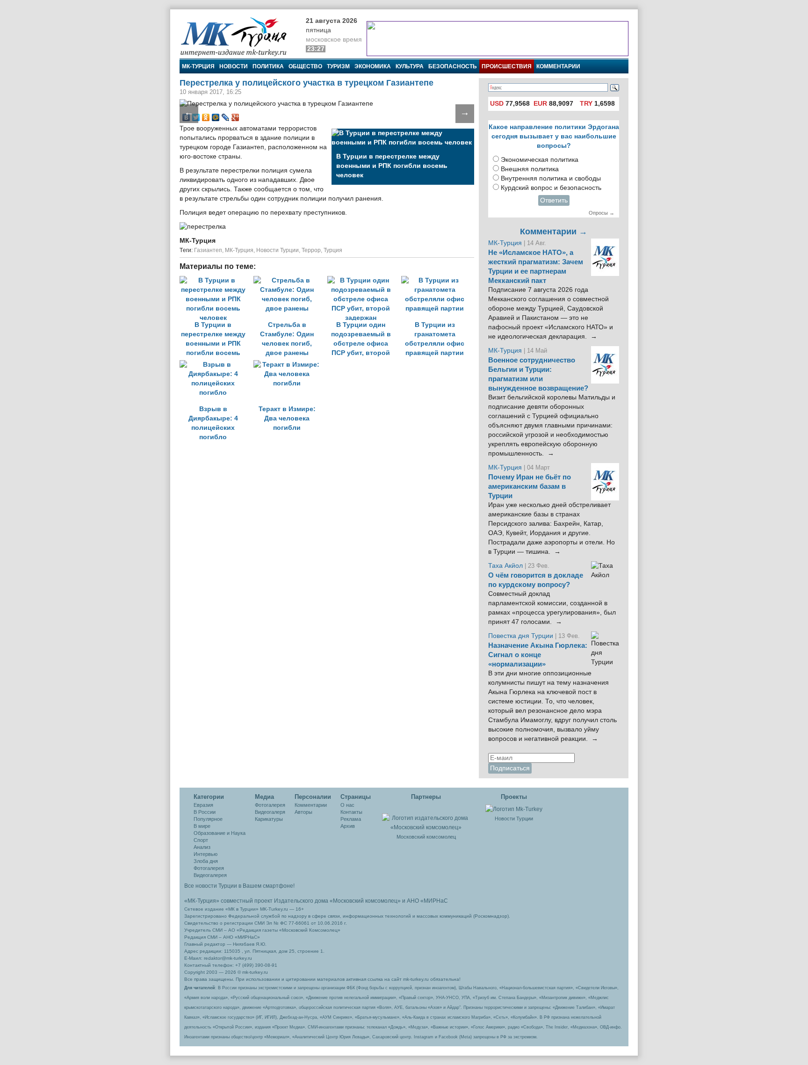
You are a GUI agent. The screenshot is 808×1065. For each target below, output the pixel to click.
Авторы (303, 812)
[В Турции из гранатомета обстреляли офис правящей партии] (437, 280)
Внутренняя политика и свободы (551, 178)
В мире (202, 826)
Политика (268, 66)
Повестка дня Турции (521, 635)
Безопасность (452, 66)
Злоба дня (206, 861)
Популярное (208, 819)
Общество (305, 66)
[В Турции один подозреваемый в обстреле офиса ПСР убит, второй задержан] (364, 280)
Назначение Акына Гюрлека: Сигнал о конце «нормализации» (537, 655)
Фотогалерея (209, 868)
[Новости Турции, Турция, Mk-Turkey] (513, 808)
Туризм (338, 66)
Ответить (554, 200)
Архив (347, 826)
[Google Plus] (235, 117)
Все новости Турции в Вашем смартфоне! (239, 886)
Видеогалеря (270, 812)
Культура (410, 66)
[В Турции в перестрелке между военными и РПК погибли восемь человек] (216, 280)
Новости (233, 66)
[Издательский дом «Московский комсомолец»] (426, 817)
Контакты (351, 812)
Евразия (203, 805)
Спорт (201, 840)
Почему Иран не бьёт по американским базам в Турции (529, 486)
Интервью (205, 854)
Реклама (350, 819)
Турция (333, 250)
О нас (347, 805)
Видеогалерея (210, 875)
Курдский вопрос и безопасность (551, 187)
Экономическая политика (539, 159)
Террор (311, 250)
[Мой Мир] (216, 117)
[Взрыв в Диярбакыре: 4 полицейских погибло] (216, 364)
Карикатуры (269, 819)
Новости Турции (277, 250)
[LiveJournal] (226, 117)
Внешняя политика (530, 169)
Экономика (372, 66)
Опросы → (601, 213)
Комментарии (558, 66)
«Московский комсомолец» (365, 901)
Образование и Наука (219, 833)
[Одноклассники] (206, 117)
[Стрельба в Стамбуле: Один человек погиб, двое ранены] (290, 280)
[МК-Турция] (238, 36)
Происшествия (507, 66)
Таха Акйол (505, 565)
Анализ (202, 847)
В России (205, 812)
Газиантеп (208, 250)
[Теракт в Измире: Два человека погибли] (289, 364)
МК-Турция (198, 66)
